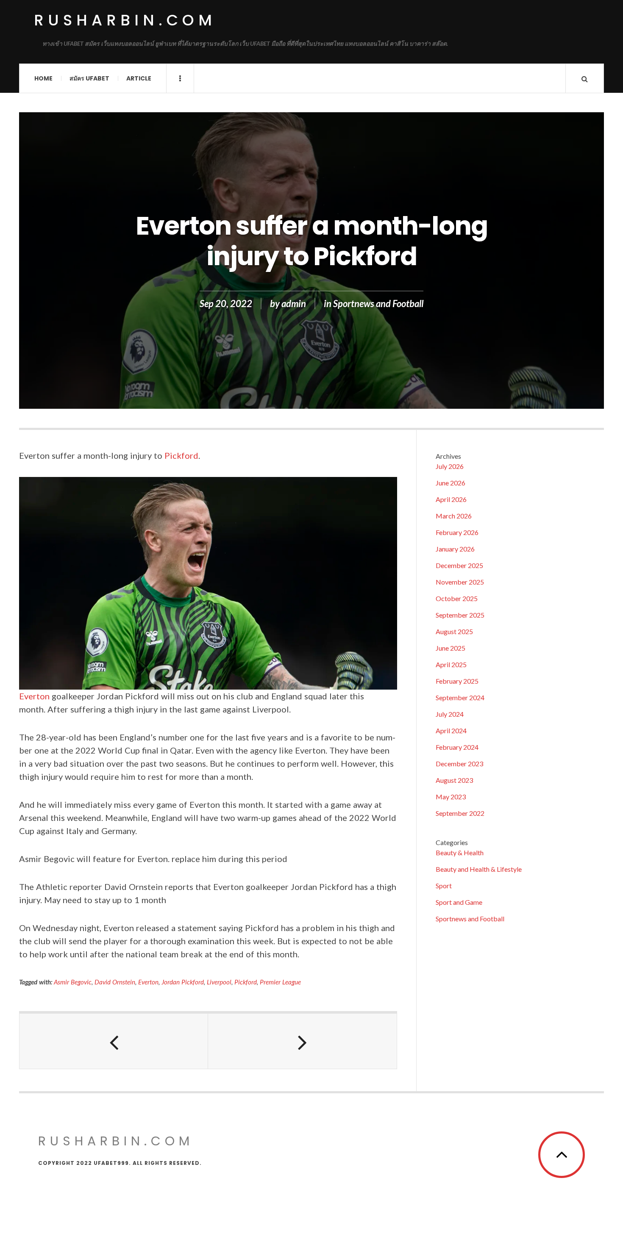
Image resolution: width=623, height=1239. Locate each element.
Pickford (181, 455)
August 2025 (454, 631)
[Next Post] (302, 1041)
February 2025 (457, 681)
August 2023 (454, 780)
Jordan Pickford (182, 982)
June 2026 (450, 483)
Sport (444, 885)
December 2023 (459, 763)
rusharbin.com (125, 20)
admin (293, 303)
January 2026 (455, 549)
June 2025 (450, 648)
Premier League (280, 982)
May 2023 (451, 797)
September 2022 (460, 813)
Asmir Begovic (73, 982)
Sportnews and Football (378, 303)
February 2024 (457, 747)
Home (43, 78)
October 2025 (457, 598)
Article (138, 78)
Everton (34, 696)
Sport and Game (459, 902)
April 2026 (451, 499)
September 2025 (460, 615)
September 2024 (460, 697)
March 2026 (454, 516)
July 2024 (450, 714)
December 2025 (459, 565)
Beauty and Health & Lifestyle (479, 869)
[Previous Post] (113, 1041)
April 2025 (451, 664)
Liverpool (219, 982)
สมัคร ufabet (89, 78)
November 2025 (460, 582)
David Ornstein (115, 982)
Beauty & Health (460, 852)
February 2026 (457, 532)
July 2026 (450, 466)
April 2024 (451, 730)
